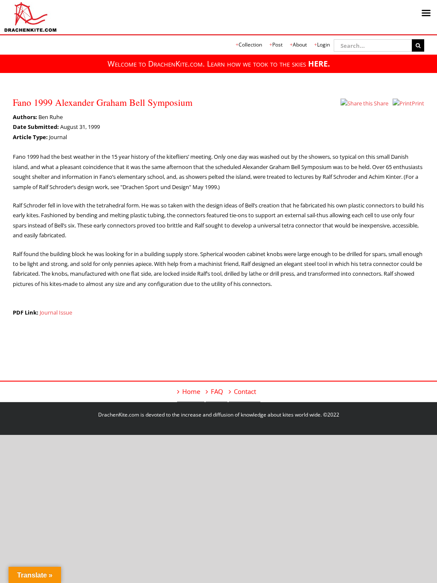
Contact (245, 391)
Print (418, 103)
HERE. (319, 63)
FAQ (217, 391)
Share (380, 103)
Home (191, 391)
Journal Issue (56, 312)
